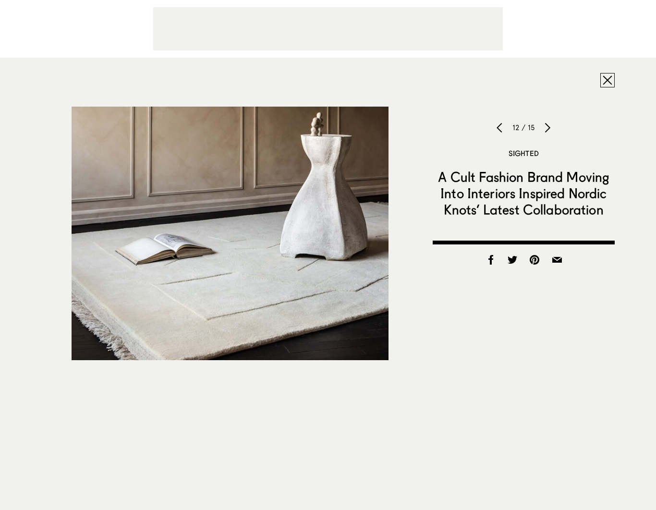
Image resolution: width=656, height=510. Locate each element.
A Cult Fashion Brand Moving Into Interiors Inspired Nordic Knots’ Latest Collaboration (523, 193)
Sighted (524, 153)
